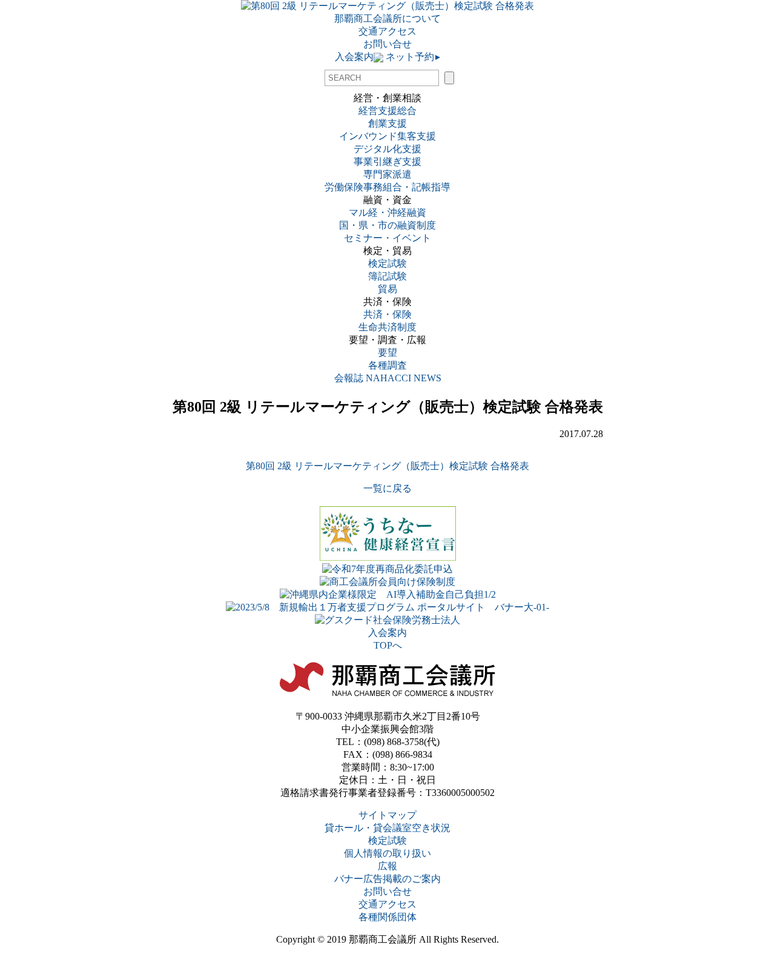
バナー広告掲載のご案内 (387, 879)
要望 (387, 352)
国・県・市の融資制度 (387, 225)
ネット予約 (411, 57)
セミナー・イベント (387, 238)
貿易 (387, 289)
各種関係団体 (387, 917)
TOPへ (388, 645)
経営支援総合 (387, 110)
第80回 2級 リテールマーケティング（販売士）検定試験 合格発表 (387, 466)
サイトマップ (387, 815)
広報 (387, 866)
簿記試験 (387, 276)
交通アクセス (387, 31)
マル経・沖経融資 (387, 212)
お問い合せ (387, 44)
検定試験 (387, 263)
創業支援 (387, 123)
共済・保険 (387, 314)
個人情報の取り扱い (387, 853)
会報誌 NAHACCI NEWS (387, 378)
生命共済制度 (387, 327)
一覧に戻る (387, 488)
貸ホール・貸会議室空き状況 (387, 828)
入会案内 (354, 57)
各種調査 (392, 365)
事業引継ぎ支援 (387, 161)
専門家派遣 (387, 174)
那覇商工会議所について (387, 18)
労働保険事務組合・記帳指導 (387, 187)
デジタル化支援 (387, 149)
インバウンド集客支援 (387, 136)
